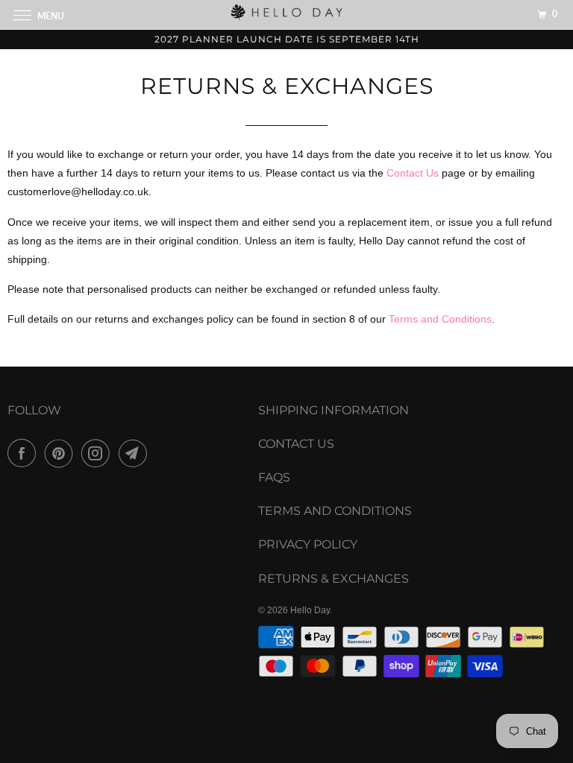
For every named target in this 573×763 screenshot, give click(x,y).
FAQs (274, 477)
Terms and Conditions (440, 319)
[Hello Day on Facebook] (24, 453)
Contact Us (412, 173)
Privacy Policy (307, 544)
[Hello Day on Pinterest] (62, 453)
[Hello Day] (286, 14)
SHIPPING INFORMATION (333, 410)
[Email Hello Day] (136, 453)
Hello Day (310, 610)
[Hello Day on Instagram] (98, 453)
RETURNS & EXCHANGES (333, 579)
